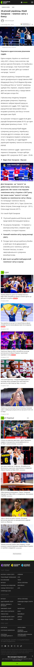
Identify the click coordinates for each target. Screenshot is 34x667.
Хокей (20, 619)
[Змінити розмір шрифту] (32, 24)
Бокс (13, 7)
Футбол (3, 582)
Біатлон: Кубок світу (7, 574)
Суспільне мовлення (8, 630)
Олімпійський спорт (8, 616)
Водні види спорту (7, 619)
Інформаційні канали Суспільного (25, 635)
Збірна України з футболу (6, 605)
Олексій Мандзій (9, 20)
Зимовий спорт (6, 608)
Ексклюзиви (5, 580)
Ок (17, 663)
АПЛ (19, 588)
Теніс (19, 580)
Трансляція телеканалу (8, 577)
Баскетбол (21, 608)
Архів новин (22, 627)
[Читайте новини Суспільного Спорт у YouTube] (5, 646)
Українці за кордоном (8, 585)
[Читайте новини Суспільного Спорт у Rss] (8, 646)
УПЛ (19, 577)
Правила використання (22, 630)
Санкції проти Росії (7, 588)
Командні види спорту (25, 601)
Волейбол (21, 585)
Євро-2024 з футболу (7, 611)
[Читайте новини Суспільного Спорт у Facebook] (2, 646)
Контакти (4, 627)
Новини (20, 574)
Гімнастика (4, 614)
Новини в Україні (6, 7)
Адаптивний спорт (7, 601)
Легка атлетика (23, 582)
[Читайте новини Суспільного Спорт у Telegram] (11, 646)
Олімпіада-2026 (6, 591)
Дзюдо (20, 616)
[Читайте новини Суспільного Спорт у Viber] (14, 646)
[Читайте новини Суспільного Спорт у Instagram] (18, 646)
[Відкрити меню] (32, 2)
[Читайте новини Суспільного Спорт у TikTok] (21, 646)
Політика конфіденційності (7, 635)
